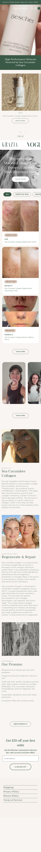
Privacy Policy (11, 792)
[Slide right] (25, 132)
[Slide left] (15, 132)
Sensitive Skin (21, 194)
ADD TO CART (20, 121)
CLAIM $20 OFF (20, 767)
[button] (31, 8)
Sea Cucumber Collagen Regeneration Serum (20, 242)
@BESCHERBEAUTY (20, 724)
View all (20, 136)
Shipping (8, 787)
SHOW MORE (20, 352)
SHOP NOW (20, 179)
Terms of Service (12, 800)
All (7, 194)
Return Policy (11, 796)
